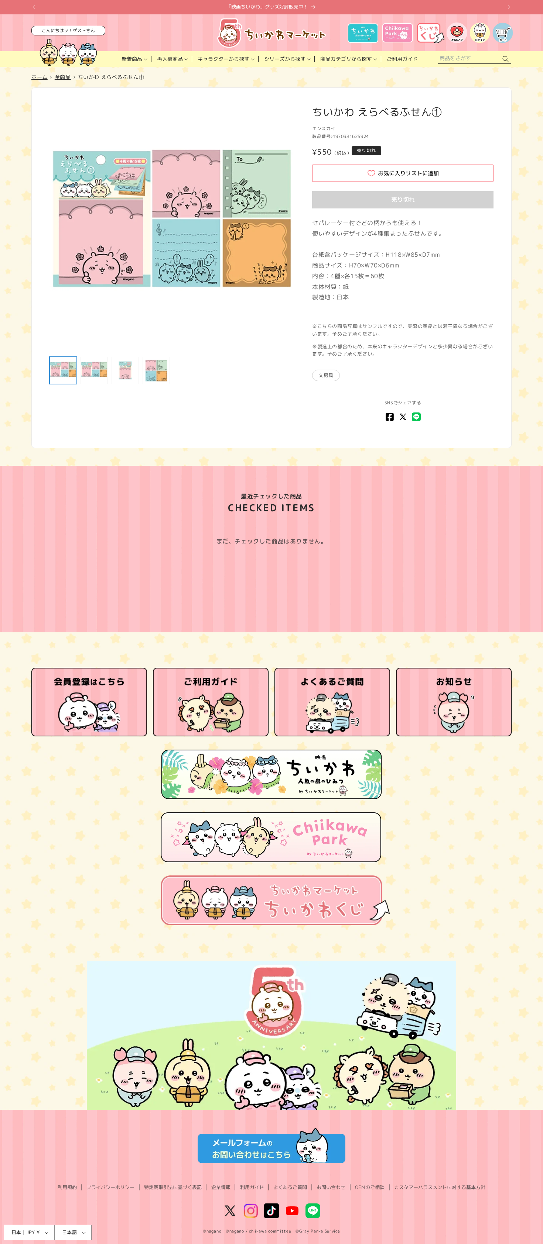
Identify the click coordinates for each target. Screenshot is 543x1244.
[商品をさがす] (505, 59)
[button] (133, 59)
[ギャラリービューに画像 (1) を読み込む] (63, 370)
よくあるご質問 (290, 1187)
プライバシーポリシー (110, 1187)
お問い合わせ (331, 1187)
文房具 (326, 375)
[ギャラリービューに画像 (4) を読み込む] (156, 370)
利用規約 (67, 1187)
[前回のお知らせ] (34, 7)
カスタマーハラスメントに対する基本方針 (439, 1187)
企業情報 (220, 1187)
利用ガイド (252, 1187)
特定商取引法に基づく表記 (173, 1187)
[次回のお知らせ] (509, 7)
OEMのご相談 (370, 1187)
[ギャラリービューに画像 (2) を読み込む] (94, 370)
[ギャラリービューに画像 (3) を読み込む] (125, 370)
